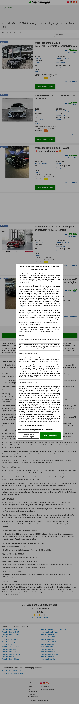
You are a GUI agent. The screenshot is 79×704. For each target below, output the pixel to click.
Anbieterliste (49, 430)
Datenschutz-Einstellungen (28, 435)
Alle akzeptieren (50, 435)
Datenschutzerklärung (26, 430)
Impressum (39, 430)
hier (23, 307)
